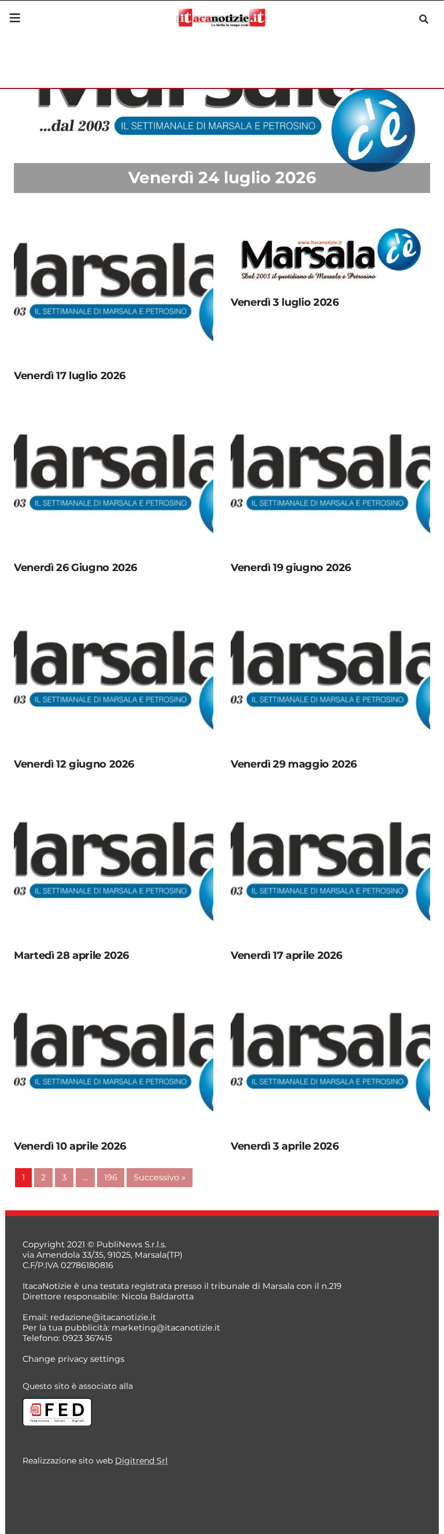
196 (110, 1177)
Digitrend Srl (141, 1460)
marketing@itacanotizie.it (166, 1327)
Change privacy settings (73, 1359)
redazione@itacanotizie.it (103, 1317)
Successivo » (160, 1177)
